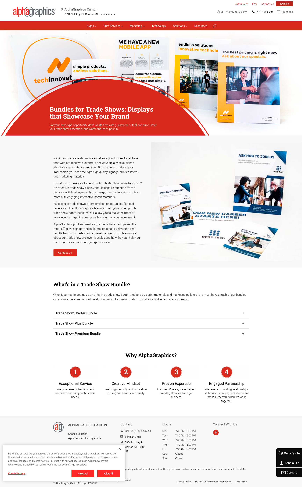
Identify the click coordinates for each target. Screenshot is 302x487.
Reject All (83, 473)
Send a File (292, 463)
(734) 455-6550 (264, 11)
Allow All (108, 473)
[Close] (120, 449)
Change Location (77, 433)
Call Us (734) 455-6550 (138, 431)
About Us (240, 3)
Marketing (136, 26)
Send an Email (133, 436)
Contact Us (268, 3)
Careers (292, 472)
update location (108, 14)
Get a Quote (292, 453)
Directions (287, 11)
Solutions (179, 26)
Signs (90, 26)
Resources (200, 26)
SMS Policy (241, 481)
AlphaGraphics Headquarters (84, 438)
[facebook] (216, 432)
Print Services (111, 26)
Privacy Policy (184, 481)
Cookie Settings (16, 473)
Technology (159, 26)
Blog (254, 3)
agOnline (284, 3)
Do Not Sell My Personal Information (213, 481)
